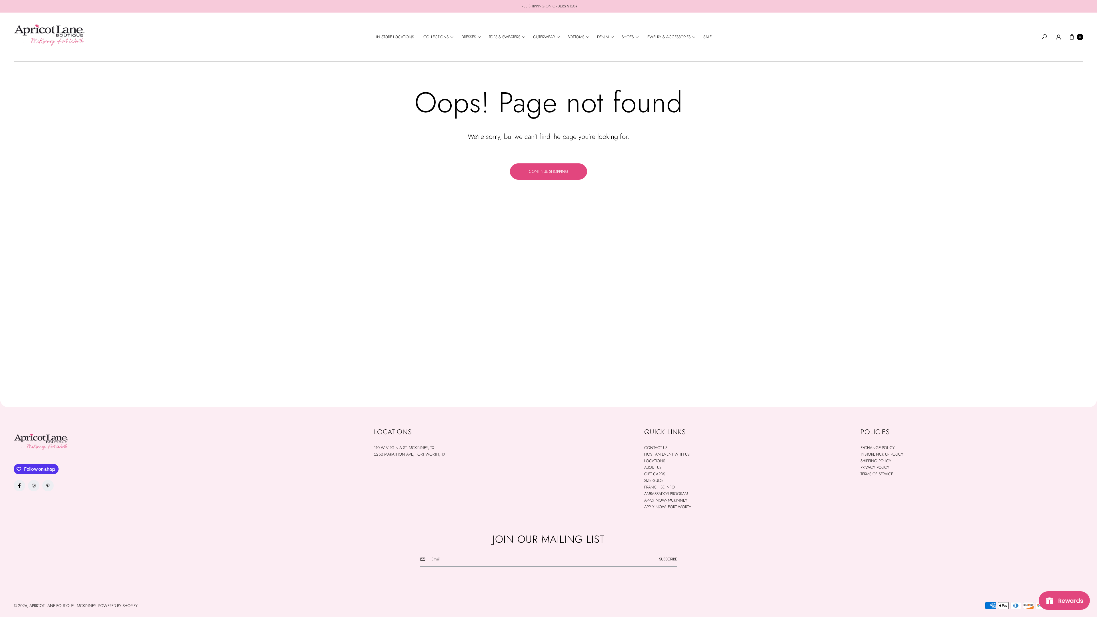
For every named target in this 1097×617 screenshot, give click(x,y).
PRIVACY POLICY (874, 467)
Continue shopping (548, 171)
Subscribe (668, 559)
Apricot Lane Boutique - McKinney (62, 605)
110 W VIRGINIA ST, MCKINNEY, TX (404, 447)
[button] (440, 37)
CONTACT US (655, 447)
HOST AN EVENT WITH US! (667, 454)
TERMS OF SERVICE (876, 474)
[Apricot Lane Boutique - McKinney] (49, 35)
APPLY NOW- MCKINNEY (665, 500)
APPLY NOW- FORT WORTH (668, 507)
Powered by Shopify (118, 605)
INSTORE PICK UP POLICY (881, 454)
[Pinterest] (48, 485)
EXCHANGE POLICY (877, 447)
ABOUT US (652, 467)
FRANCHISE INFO (659, 487)
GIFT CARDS (654, 474)
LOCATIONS (654, 461)
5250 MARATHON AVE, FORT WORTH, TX (409, 454)
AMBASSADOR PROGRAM (666, 493)
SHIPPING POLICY (875, 461)
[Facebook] (19, 485)
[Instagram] (33, 485)
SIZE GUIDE (653, 480)
